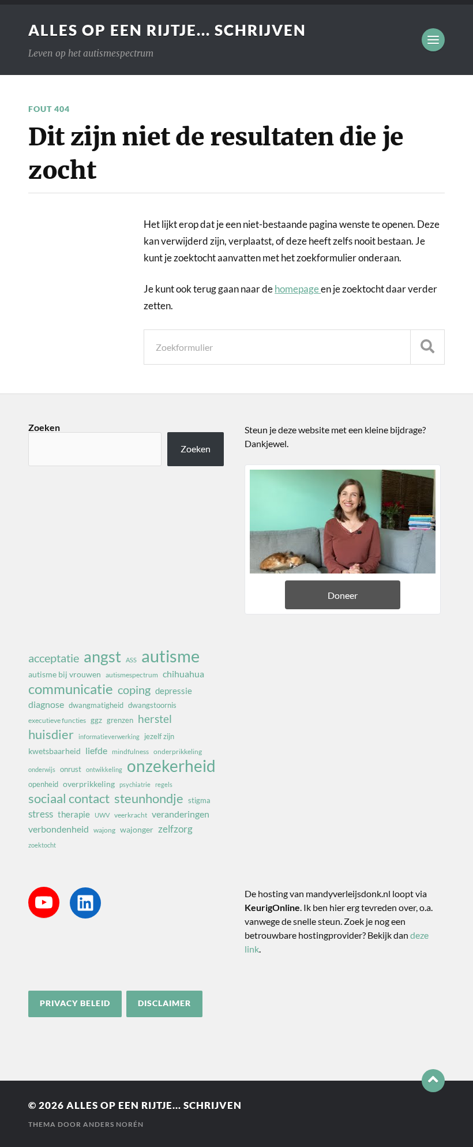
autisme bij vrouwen (64, 674)
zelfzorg (175, 829)
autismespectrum (132, 674)
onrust (70, 769)
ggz (96, 720)
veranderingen (180, 813)
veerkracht (130, 815)
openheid (43, 784)
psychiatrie (135, 784)
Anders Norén (113, 1124)
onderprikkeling (177, 751)
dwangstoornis (152, 705)
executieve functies (57, 720)
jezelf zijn (159, 736)
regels (163, 784)
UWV (102, 815)
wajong (104, 830)
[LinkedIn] (85, 903)
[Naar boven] (433, 1080)
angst (102, 657)
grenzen (120, 720)
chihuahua (183, 673)
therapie (74, 814)
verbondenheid (58, 828)
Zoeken (44, 427)
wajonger (136, 829)
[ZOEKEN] (427, 347)
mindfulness (130, 751)
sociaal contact (69, 798)
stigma (199, 800)
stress (40, 814)
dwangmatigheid (96, 705)
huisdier (51, 734)
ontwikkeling (104, 769)
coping (134, 689)
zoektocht (42, 845)
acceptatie (53, 658)
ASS (131, 660)
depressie (173, 690)
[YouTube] (43, 902)
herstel (155, 718)
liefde (96, 750)
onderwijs (41, 769)
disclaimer (164, 1003)
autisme (170, 656)
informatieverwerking (109, 736)
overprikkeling (89, 784)
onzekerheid (171, 766)
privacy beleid (75, 1003)
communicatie (70, 689)
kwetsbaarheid (54, 751)
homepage (298, 289)
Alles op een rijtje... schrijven (167, 30)
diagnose (46, 704)
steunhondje (148, 798)
